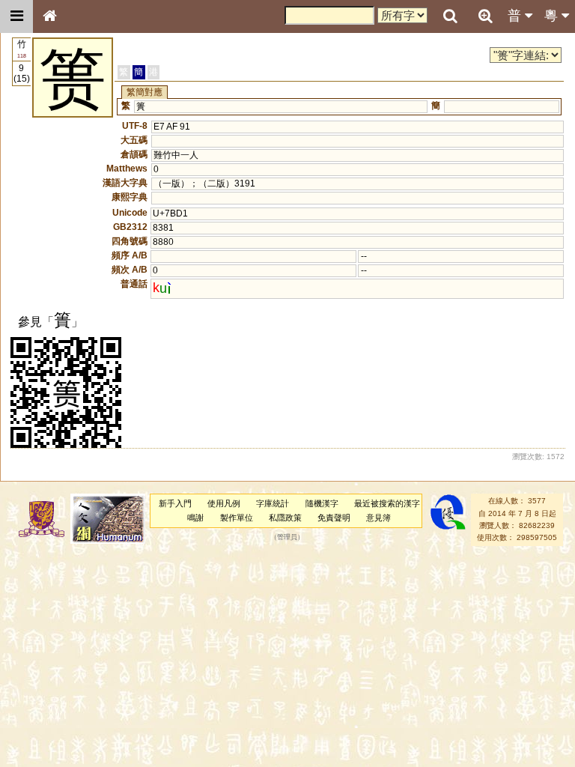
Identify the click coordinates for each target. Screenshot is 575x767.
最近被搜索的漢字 (387, 503)
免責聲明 (333, 517)
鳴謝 (195, 517)
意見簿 (378, 517)
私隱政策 (285, 517)
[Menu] (16, 16)
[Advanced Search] (485, 15)
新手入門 (175, 503)
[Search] (449, 16)
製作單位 (236, 517)
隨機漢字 (321, 503)
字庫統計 (272, 503)
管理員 (287, 538)
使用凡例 (223, 503)
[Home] (49, 16)
